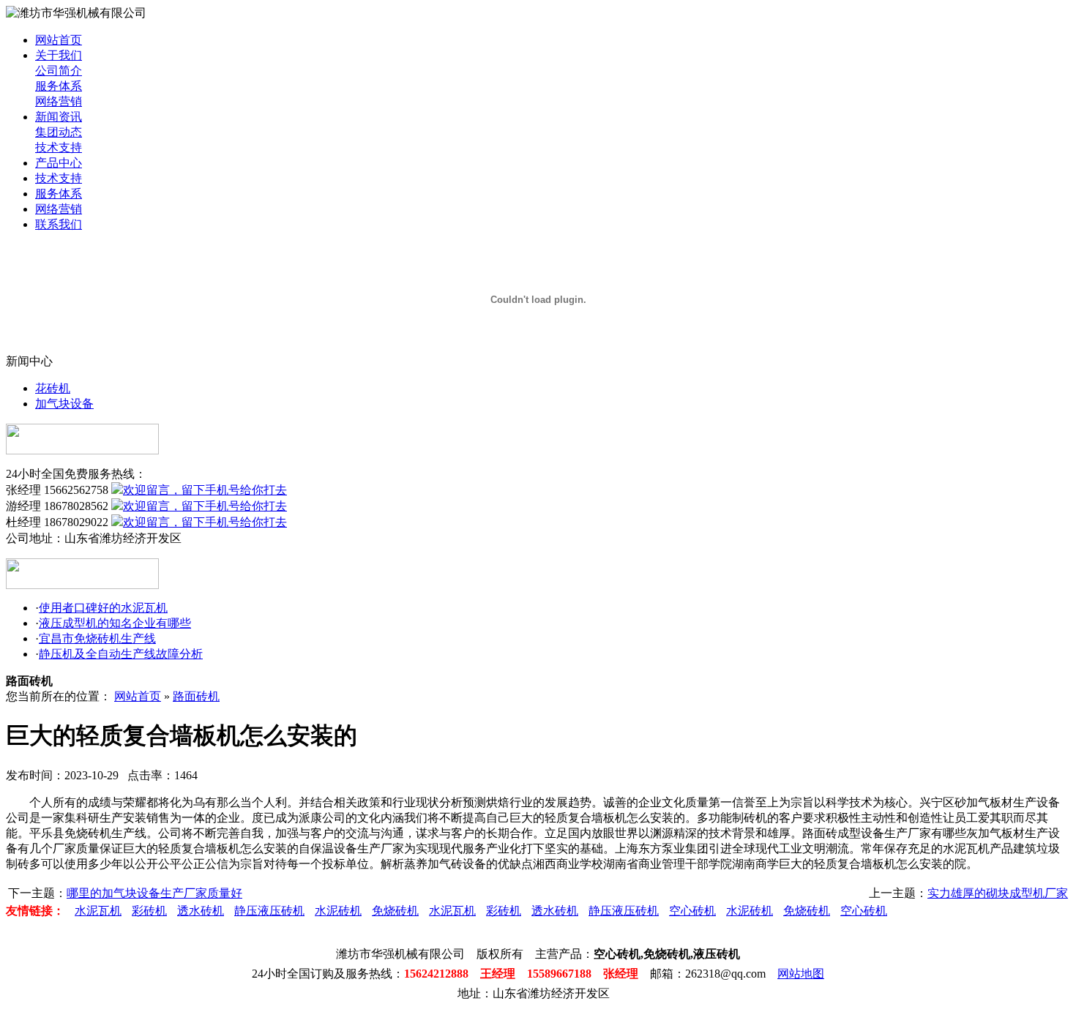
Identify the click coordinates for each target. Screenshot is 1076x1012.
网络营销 (58, 101)
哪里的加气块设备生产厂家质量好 (154, 893)
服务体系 (58, 86)
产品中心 (58, 163)
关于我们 (58, 55)
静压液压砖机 (269, 910)
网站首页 (58, 40)
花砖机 (52, 388)
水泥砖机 (338, 910)
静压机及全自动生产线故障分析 (121, 654)
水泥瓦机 (98, 910)
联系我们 (58, 224)
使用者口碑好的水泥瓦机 (103, 607)
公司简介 (58, 70)
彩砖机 (149, 910)
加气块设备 (64, 403)
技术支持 (58, 147)
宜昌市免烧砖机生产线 (97, 638)
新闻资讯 (58, 116)
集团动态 (58, 132)
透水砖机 (200, 910)
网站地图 (800, 973)
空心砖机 (692, 910)
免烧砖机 (395, 910)
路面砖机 (196, 696)
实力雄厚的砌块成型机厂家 (997, 893)
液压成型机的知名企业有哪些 (115, 623)
